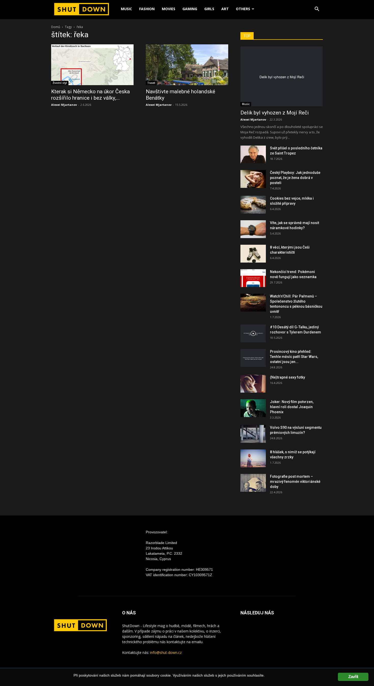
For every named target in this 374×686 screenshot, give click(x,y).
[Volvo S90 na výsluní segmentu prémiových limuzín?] (253, 434)
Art (225, 8)
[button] (317, 9)
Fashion (147, 8)
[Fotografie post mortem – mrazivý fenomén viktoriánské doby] (253, 483)
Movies (168, 8)
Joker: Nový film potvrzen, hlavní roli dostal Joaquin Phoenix (291, 407)
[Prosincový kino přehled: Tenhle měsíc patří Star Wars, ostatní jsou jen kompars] (253, 358)
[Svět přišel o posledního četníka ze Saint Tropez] (253, 154)
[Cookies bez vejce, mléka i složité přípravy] (253, 205)
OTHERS (243, 8)
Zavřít (353, 677)
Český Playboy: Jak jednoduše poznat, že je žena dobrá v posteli (295, 178)
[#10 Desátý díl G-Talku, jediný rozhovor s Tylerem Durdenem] (253, 333)
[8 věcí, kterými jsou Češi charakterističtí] (253, 254)
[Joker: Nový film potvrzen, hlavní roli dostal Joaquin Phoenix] (253, 408)
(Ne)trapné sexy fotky (287, 377)
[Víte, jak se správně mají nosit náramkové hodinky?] (253, 229)
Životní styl (60, 83)
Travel (151, 83)
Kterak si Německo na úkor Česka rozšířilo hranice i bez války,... (90, 94)
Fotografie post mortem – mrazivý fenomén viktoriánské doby (295, 481)
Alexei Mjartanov (64, 105)
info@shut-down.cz (166, 652)
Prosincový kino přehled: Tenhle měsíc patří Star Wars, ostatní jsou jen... (294, 357)
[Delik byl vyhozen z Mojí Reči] (281, 76)
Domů (55, 27)
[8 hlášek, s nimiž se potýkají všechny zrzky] (253, 458)
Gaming (189, 8)
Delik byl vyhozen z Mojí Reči (274, 113)
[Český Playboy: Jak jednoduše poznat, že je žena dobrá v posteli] (253, 179)
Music (126, 8)
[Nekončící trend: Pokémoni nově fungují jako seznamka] (253, 278)
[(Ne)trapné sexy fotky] (253, 384)
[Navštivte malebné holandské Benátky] (187, 64)
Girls (209, 8)
